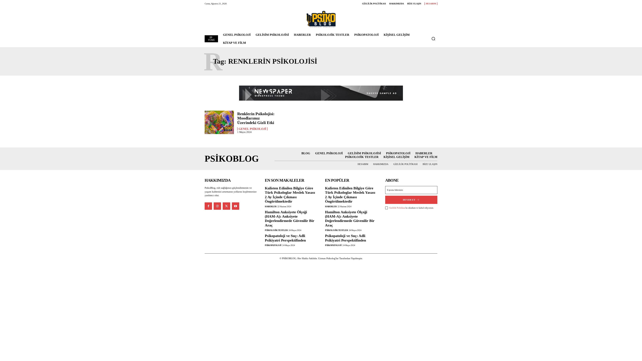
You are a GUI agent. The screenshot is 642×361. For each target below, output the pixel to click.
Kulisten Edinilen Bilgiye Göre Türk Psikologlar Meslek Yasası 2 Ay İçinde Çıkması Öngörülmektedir (290, 194)
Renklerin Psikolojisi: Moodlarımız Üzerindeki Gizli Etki (256, 118)
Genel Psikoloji (252, 128)
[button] (433, 39)
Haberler (270, 206)
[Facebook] (208, 206)
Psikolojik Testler (276, 230)
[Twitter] (226, 206)
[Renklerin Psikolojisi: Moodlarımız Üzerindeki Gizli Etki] (219, 122)
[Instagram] (217, 206)
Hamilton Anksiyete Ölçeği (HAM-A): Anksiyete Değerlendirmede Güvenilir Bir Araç (289, 218)
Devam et (409, 200)
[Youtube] (235, 206)
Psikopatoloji (273, 245)
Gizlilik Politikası (397, 208)
